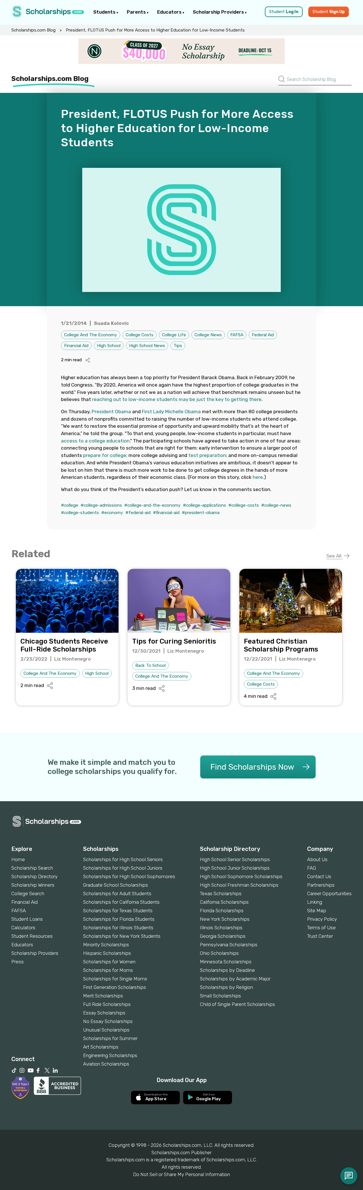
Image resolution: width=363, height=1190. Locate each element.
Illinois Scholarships (221, 927)
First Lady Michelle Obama (171, 411)
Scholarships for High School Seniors (123, 859)
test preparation (207, 455)
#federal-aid (138, 512)
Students (105, 12)
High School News (147, 345)
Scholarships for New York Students (122, 936)
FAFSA (236, 334)
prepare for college (104, 455)
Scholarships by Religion (226, 987)
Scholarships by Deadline (227, 970)
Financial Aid (76, 345)
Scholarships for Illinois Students (118, 927)
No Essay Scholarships (108, 1021)
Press (17, 961)
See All (334, 556)
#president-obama (201, 512)
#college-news (276, 505)
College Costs (139, 334)
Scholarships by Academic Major (235, 979)
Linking (314, 902)
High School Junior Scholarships (235, 868)
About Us (317, 859)
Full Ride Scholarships (107, 1004)
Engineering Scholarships (110, 1055)
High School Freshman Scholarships (239, 885)
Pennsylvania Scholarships (229, 944)
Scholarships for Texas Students (118, 910)
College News (208, 334)
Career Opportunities (329, 893)
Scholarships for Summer (110, 1038)
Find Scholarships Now (252, 767)
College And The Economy (90, 334)
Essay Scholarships (104, 1013)
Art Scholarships (101, 1047)
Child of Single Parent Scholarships (237, 1004)
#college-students (80, 512)
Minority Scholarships (106, 944)
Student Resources (32, 936)
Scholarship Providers (219, 12)
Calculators (23, 927)
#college (69, 505)
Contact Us (319, 876)
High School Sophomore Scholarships (241, 876)
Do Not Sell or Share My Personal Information (181, 1174)
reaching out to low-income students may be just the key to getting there (176, 399)
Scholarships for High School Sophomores (129, 876)
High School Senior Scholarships (235, 859)
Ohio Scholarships (219, 953)
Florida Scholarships (222, 910)
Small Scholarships (220, 996)
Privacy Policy (322, 919)
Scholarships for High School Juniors (122, 868)
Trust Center (320, 936)
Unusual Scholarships (106, 1030)
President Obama (111, 411)
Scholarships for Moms (108, 970)
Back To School (150, 665)
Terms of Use (321, 927)
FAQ (311, 868)
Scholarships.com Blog (33, 30)
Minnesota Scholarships (226, 961)
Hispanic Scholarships (107, 953)
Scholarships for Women (109, 961)
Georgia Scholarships (223, 936)
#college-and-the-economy (152, 505)
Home (18, 859)
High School (109, 345)
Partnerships (321, 885)
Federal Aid (263, 334)
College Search (27, 893)
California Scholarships (224, 902)
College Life (174, 334)
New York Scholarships (225, 919)
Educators (170, 12)
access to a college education (95, 441)
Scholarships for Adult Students (117, 893)
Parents (137, 12)
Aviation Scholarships (106, 1064)
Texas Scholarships (221, 893)
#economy (112, 512)
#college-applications (204, 505)
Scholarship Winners (32, 885)
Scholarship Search (32, 868)
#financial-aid (166, 512)
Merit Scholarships (103, 996)
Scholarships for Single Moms (115, 979)
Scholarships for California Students (121, 902)
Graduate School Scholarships (115, 885)
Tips (178, 345)
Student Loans (27, 919)
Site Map (316, 910)
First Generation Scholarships (114, 987)
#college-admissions (101, 505)
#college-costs (243, 505)
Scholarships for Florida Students (119, 919)
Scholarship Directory (34, 876)
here (258, 477)
